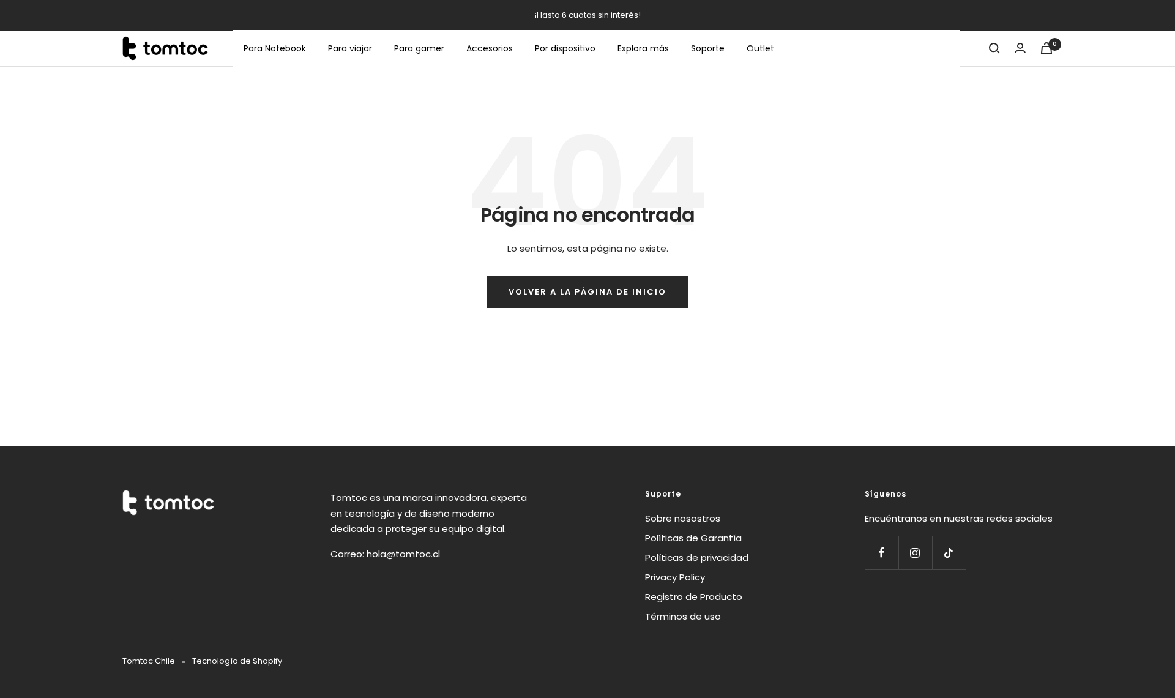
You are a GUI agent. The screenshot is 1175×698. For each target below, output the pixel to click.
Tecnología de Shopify (237, 661)
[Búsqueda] (994, 48)
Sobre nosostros (682, 518)
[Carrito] (1046, 48)
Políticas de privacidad (696, 557)
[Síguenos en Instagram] (915, 552)
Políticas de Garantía (693, 537)
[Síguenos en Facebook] (881, 552)
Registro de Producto (693, 596)
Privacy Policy (675, 577)
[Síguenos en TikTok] (949, 552)
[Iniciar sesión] (1020, 48)
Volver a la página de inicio (587, 292)
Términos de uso (683, 616)
